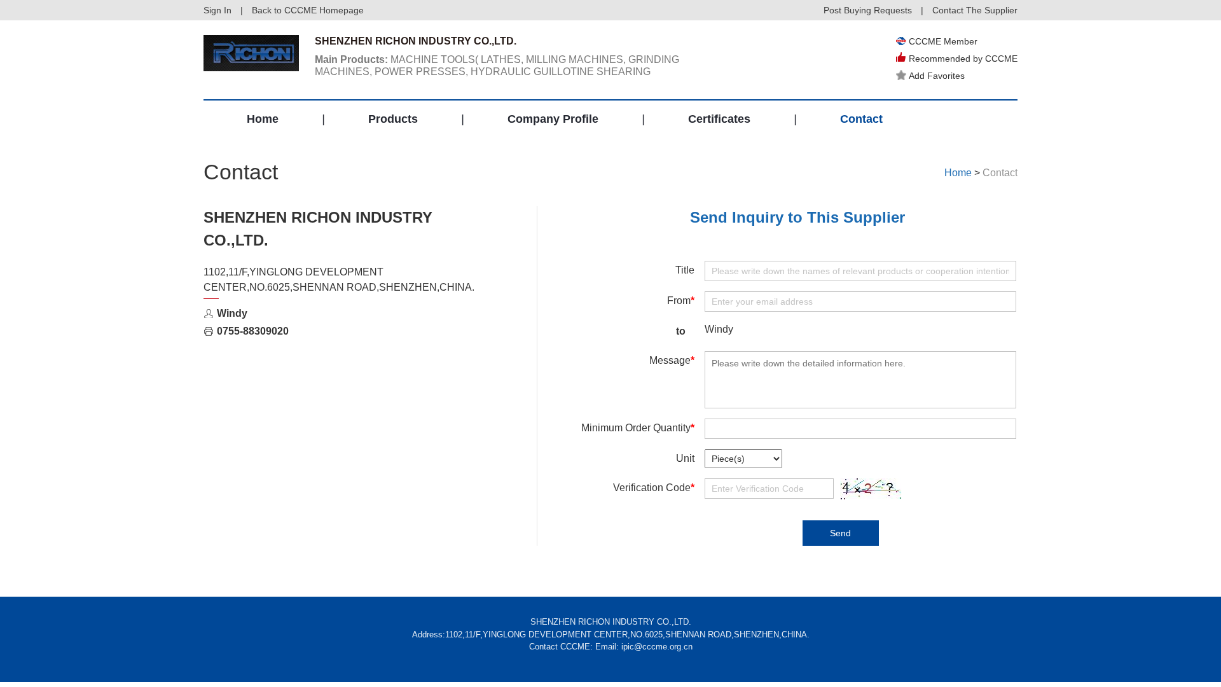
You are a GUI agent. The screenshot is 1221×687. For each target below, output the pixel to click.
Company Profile (552, 119)
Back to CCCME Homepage (308, 10)
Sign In (217, 10)
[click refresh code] (868, 488)
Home (263, 119)
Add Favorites (937, 76)
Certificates (719, 119)
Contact (861, 119)
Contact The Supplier (975, 10)
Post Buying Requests (868, 10)
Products (393, 119)
